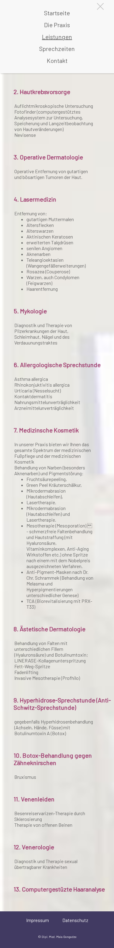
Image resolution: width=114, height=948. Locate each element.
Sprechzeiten (57, 48)
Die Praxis (57, 24)
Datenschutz (75, 920)
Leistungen (57, 36)
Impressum (37, 920)
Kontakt (57, 60)
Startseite (57, 12)
